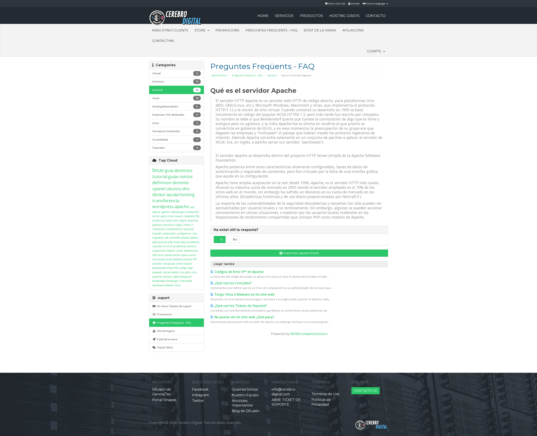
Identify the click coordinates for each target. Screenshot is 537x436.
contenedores (174, 229)
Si (221, 239)
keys (183, 242)
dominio (180, 182)
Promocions (227, 30)
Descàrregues (165, 331)
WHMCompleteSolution (308, 333)
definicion (162, 182)
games (166, 212)
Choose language (376, 3)
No (234, 239)
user (192, 207)
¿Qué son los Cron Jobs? (233, 283)
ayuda (173, 194)
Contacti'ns (163, 41)
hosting (187, 194)
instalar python (189, 237)
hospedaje (158, 281)
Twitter (198, 401)
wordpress (163, 206)
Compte (375, 51)
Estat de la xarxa (320, 30)
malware (169, 285)
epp (190, 268)
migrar (183, 220)
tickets (170, 268)
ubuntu (173, 188)
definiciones (191, 250)
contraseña (185, 281)
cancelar (157, 246)
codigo (183, 268)
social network (173, 259)
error (161, 255)
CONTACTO (376, 16)
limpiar (171, 250)
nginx (176, 276)
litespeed (185, 276)
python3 (157, 225)
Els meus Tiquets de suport (173, 306)
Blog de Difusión (245, 411)
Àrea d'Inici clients (170, 30)
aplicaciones (159, 242)
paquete (157, 272)
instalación (192, 212)
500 (154, 255)
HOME (263, 16)
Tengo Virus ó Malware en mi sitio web (244, 294)
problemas (179, 246)
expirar (156, 212)
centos (186, 176)
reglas (178, 225)
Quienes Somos (245, 389)
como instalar (184, 263)
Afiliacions (353, 30)
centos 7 (188, 225)
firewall (156, 233)
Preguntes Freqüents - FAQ (271, 30)
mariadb (174, 237)
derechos (168, 225)
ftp (197, 216)
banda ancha (172, 255)
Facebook (200, 389)
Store (200, 30)
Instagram (200, 395)
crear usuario (175, 216)
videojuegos (178, 212)
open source (188, 255)
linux (158, 170)
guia (169, 170)
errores (167, 246)
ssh (167, 237)
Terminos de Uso (325, 394)
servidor (157, 263)
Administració (219, 75)
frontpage (172, 281)
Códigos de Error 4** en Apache (239, 272)
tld (176, 268)
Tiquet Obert (164, 347)
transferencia (165, 200)
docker (159, 194)
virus (177, 285)
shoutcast (169, 263)
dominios (183, 170)
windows (157, 285)
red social (158, 259)
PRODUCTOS (311, 16)
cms (194, 233)
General (271, 75)
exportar (193, 220)
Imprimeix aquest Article (301, 253)
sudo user (172, 220)
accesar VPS (190, 259)
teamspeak (159, 268)
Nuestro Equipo (245, 395)
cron (194, 272)
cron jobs (184, 272)
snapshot (189, 216)
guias (173, 176)
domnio (167, 276)
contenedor (169, 233)
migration (158, 237)
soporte (157, 276)
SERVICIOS (284, 16)
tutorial (159, 176)
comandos (158, 229)
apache (182, 206)
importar (189, 229)
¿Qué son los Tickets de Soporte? (240, 306)
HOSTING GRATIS (344, 16)
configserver (184, 233)
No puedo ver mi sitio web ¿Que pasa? (244, 317)
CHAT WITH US (365, 391)
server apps (159, 216)
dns (186, 188)
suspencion (159, 250)
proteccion (158, 220)
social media (170, 272)
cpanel (158, 188)
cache (179, 250)
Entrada (355, 3)
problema (193, 242)
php (170, 242)
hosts (177, 242)
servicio (191, 246)
